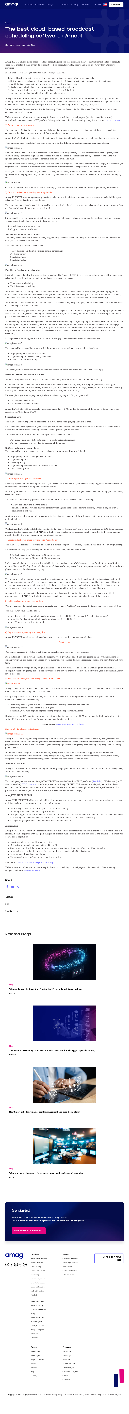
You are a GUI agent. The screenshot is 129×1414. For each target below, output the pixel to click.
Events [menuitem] (33, 1364)
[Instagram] (16, 1265)
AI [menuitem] (57, 5)
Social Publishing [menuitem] (37, 1305)
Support (98, 5)
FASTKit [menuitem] (34, 1295)
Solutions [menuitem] (38, 5)
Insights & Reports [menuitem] (37, 1360)
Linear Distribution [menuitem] (37, 1287)
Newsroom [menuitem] (66, 1360)
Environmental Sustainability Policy (76, 1395)
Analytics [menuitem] (34, 1314)
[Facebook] (11, 1265)
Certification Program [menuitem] (70, 1372)
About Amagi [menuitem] (67, 1351)
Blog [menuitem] (32, 1372)
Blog (7, 904)
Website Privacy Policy (36, 1395)
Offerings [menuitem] (49, 5)
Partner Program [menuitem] (68, 1368)
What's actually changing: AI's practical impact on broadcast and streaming (46, 1173)
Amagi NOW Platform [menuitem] (39, 1259)
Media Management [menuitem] (38, 1271)
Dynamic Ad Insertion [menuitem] (38, 1309)
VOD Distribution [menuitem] (37, 1291)
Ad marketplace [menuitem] (68, 1275)
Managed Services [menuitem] (37, 1326)
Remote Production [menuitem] (37, 1263)
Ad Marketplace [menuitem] (36, 1322)
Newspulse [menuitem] (34, 1334)
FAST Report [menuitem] (35, 1356)
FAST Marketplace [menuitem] (37, 1318)
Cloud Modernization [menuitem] (70, 1259)
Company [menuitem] (74, 5)
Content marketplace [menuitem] (69, 1271)
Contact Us (116, 4)
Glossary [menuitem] (34, 1376)
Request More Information (27, 1230)
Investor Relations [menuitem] (68, 1364)
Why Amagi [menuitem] (28, 5)
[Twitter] (7, 1265)
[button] (104, 4)
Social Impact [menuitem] (67, 1356)
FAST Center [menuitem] (35, 1351)
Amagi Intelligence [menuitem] (37, 1330)
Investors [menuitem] (85, 5)
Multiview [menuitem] (34, 1338)
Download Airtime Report (112, 1258)
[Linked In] (25, 1265)
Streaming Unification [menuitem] (70, 1263)
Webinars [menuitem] (34, 1368)
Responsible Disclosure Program (109, 1395)
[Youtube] (20, 1265)
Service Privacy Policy (54, 1395)
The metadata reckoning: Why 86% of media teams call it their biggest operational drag (52, 1050)
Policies (93, 1395)
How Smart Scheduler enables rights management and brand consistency (44, 1112)
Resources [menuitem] (64, 5)
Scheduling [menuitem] (35, 1275)
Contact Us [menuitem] (66, 1380)
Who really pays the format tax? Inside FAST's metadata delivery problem (45, 989)
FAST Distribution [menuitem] (37, 1301)
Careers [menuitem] (65, 1376)
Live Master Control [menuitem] (38, 1283)
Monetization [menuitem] (67, 1267)
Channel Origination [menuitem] (38, 1279)
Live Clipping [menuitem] (36, 1267)
